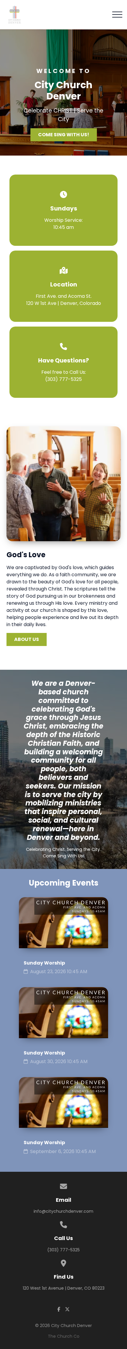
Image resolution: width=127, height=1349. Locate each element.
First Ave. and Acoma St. (63, 300)
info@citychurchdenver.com (63, 1211)
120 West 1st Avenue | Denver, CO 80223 (64, 1288)
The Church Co (63, 1336)
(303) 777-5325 (63, 379)
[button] (117, 15)
